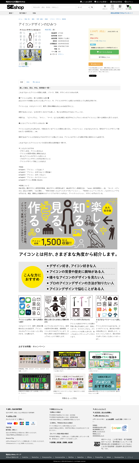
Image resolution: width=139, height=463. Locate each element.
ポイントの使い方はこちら (98, 41)
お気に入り (105, 8)
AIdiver (109, 457)
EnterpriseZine (47, 457)
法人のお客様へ (102, 2)
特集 (34, 13)
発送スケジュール (57, 409)
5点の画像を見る (24, 66)
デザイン (61, 54)
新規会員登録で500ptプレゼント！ (122, 13)
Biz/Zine (71, 457)
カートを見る (129, 8)
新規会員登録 (117, 2)
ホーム (20, 19)
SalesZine (80, 457)
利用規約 (95, 425)
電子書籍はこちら (104, 57)
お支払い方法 (11, 416)
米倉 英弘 (48, 30)
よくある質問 (87, 2)
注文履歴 (112, 8)
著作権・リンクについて (99, 431)
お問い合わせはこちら (101, 416)
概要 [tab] (21, 82)
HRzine (89, 457)
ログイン (129, 2)
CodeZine (25, 457)
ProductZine (99, 457)
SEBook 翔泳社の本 (12, 457)
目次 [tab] (28, 82)
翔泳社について (97, 433)
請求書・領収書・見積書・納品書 (62, 442)
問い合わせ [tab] (36, 82)
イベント (130, 457)
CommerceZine (60, 457)
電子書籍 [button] (22, 13)
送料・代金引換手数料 (14, 409)
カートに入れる (105, 52)
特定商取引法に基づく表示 (99, 427)
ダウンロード (120, 8)
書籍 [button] (10, 13)
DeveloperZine (119, 457)
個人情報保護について (98, 429)
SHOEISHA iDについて (98, 435)
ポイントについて (100, 409)
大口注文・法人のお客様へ (103, 412)
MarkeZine (35, 457)
